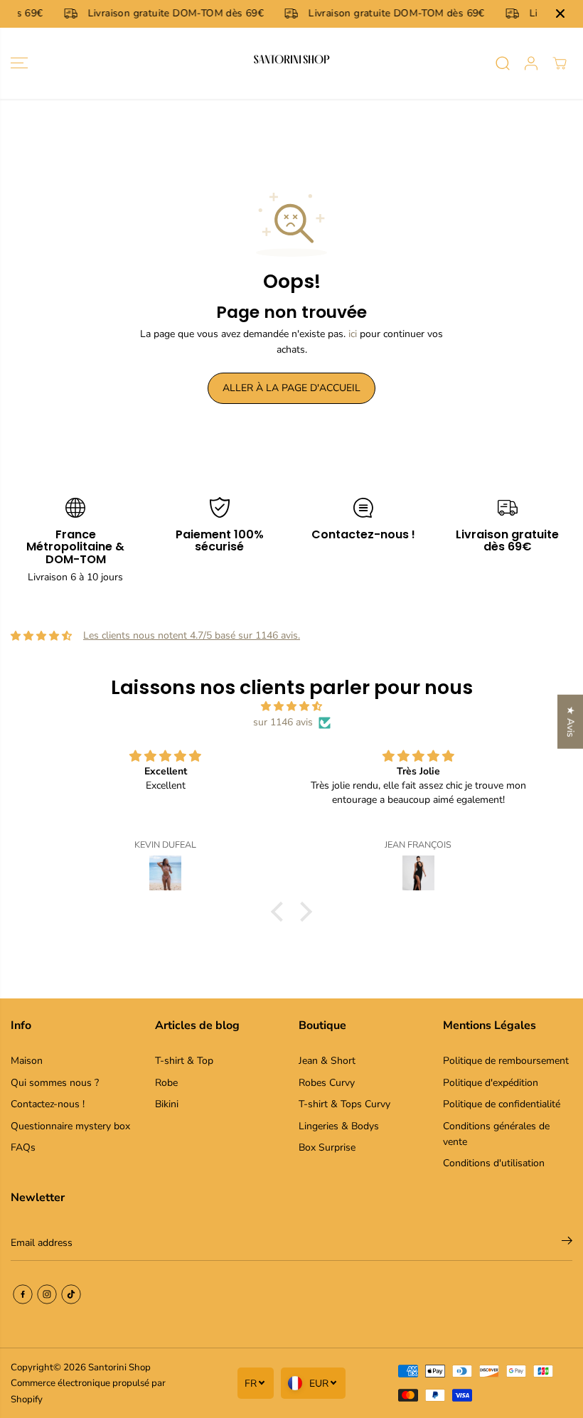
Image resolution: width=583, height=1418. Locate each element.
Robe (166, 1082)
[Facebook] (23, 1294)
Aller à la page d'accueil (291, 388)
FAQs (23, 1147)
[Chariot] (559, 63)
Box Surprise (327, 1147)
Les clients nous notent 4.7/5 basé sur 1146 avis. (191, 635)
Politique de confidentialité (501, 1104)
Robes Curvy (327, 1082)
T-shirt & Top (184, 1060)
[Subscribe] (567, 1243)
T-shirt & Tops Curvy (344, 1104)
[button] (19, 63)
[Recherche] (502, 63)
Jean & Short (327, 1060)
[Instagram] (47, 1294)
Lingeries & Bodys (339, 1126)
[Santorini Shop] (291, 63)
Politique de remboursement (506, 1060)
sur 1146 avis (283, 722)
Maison (27, 1060)
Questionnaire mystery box (70, 1126)
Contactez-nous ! (48, 1104)
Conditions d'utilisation (494, 1163)
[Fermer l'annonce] (560, 13)
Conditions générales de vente (496, 1133)
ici (352, 334)
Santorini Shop (119, 1367)
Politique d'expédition (490, 1082)
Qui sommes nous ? (55, 1082)
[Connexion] (531, 63)
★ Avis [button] (570, 721)
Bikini (166, 1104)
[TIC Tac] (71, 1294)
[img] (292, 706)
